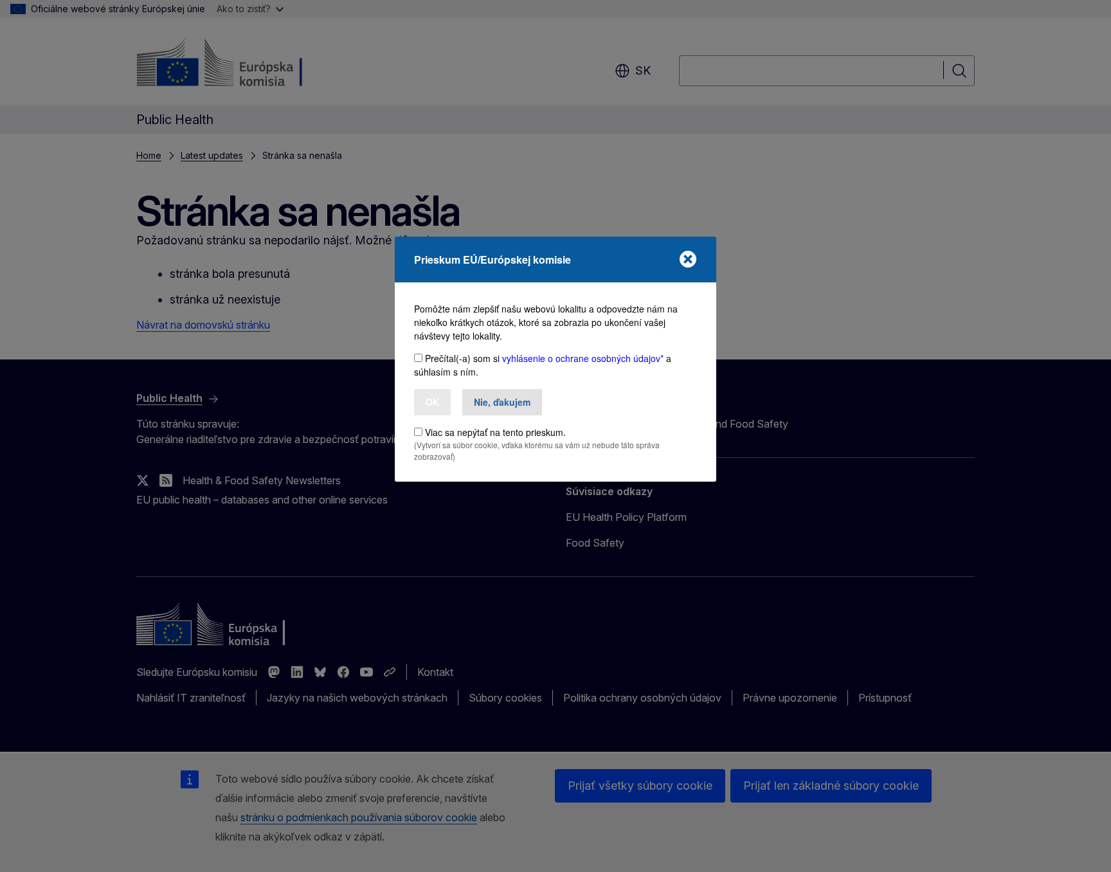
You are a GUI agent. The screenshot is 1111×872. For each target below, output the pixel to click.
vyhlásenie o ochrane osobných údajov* (583, 358)
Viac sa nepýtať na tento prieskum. (495, 432)
